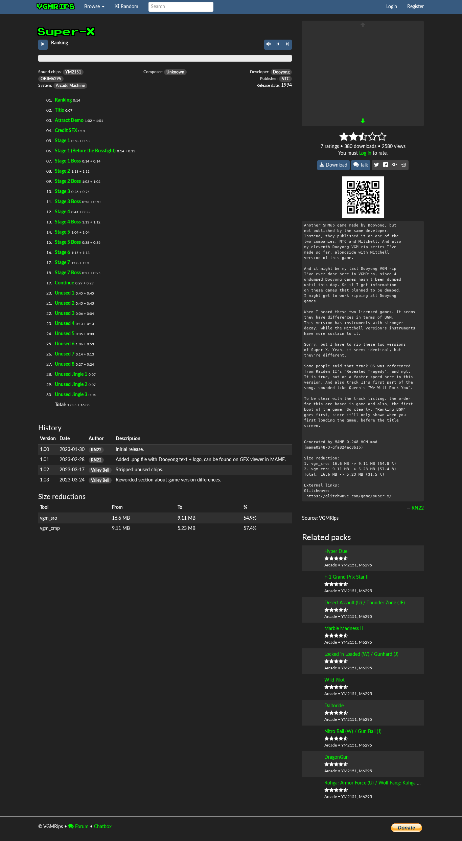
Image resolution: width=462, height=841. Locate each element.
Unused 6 (64, 344)
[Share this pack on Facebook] (385, 165)
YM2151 (73, 72)
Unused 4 (64, 323)
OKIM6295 (51, 79)
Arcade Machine (70, 86)
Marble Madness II (343, 628)
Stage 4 (62, 212)
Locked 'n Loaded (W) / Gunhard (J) (361, 654)
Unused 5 (64, 333)
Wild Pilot (334, 680)
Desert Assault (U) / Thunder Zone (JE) (364, 603)
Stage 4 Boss (68, 222)
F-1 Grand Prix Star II (346, 577)
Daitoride (334, 706)
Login (391, 6)
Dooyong (281, 72)
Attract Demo (69, 120)
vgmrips (56, 6)
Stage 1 (62, 140)
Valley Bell (100, 470)
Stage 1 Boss (68, 161)
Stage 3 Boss (68, 201)
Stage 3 (62, 191)
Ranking (63, 100)
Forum (81, 826)
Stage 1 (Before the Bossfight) (85, 151)
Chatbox (103, 826)
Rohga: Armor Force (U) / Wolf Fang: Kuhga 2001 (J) (379, 783)
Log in (365, 153)
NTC (285, 79)
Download (335, 165)
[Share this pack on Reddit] (404, 165)
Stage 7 (62, 262)
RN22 (96, 450)
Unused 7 (64, 354)
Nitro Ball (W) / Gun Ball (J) (353, 731)
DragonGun (336, 757)
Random (128, 6)
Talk (363, 165)
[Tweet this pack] (376, 165)
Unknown (175, 72)
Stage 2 (62, 171)
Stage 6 (62, 252)
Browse (92, 6)
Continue (64, 283)
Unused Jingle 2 (71, 384)
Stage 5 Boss (68, 242)
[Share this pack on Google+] (394, 165)
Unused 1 (64, 293)
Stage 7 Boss (68, 273)
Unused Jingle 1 (71, 374)
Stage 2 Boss (68, 181)
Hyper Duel (336, 551)
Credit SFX (66, 130)
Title (59, 110)
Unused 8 (64, 364)
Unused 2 (64, 303)
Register (415, 6)
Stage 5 (62, 232)
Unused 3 (64, 313)
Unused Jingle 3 (71, 394)
